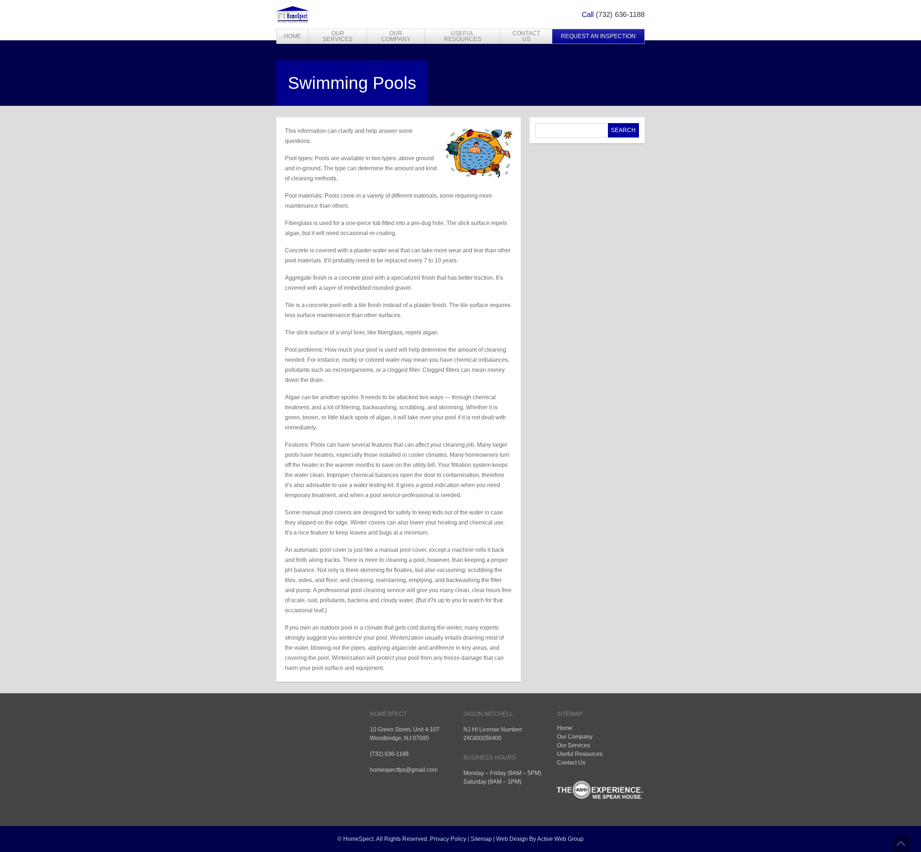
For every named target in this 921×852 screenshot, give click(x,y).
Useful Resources (462, 36)
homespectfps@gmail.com (403, 770)
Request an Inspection (598, 36)
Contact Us (526, 36)
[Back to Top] (900, 843)
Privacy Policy (448, 839)
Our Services (338, 36)
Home (292, 36)
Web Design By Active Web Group (540, 839)
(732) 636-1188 (620, 14)
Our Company (395, 36)
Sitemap (481, 839)
